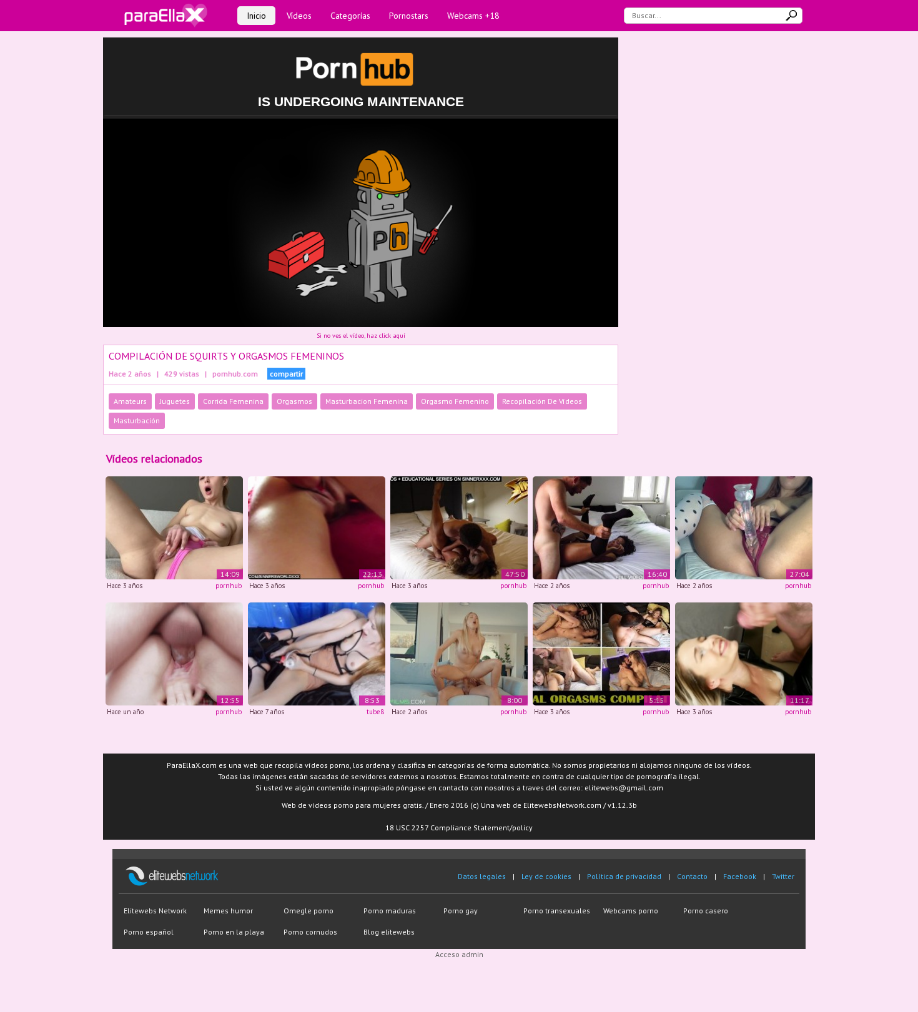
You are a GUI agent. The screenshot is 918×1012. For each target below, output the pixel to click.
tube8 (375, 711)
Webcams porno (630, 910)
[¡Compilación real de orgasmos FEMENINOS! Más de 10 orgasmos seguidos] (743, 527)
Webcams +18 (473, 15)
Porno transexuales (556, 910)
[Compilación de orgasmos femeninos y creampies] (174, 652)
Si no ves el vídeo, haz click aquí (361, 336)
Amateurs (130, 401)
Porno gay (460, 910)
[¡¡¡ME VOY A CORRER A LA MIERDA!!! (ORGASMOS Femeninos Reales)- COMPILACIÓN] (601, 652)
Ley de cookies (546, 876)
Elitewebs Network (155, 910)
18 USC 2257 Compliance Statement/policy (459, 827)
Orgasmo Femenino (455, 401)
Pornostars (408, 15)
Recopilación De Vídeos (542, 401)
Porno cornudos (310, 931)
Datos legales (482, 876)
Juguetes (175, 401)
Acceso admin (459, 954)
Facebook (739, 876)
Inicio (256, 15)
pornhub (228, 585)
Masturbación (137, 420)
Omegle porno (308, 910)
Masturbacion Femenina (366, 401)
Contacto (692, 876)
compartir (286, 373)
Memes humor (228, 910)
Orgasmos (294, 401)
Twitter (783, 876)
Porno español (149, 931)
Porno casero (705, 910)
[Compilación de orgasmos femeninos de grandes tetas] (459, 652)
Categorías (350, 15)
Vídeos (299, 15)
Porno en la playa (234, 931)
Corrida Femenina (233, 401)
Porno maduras (389, 910)
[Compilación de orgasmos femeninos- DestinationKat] (316, 652)
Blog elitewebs (389, 931)
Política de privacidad (624, 876)
